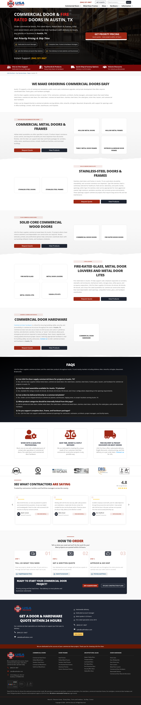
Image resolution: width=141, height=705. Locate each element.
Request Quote (27, 150)
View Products (54, 150)
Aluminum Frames (63, 667)
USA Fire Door (11, 73)
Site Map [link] (86, 699)
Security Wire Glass (89, 669)
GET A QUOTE (100, 2)
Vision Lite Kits (54, 294)
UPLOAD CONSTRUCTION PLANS (113, 586)
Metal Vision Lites (27, 295)
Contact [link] (91, 699)
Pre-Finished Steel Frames (66, 664)
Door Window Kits (115, 660)
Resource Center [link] (57, 699)
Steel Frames (62, 658)
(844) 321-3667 (86, 2)
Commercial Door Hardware (117, 669)
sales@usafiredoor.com (25, 637)
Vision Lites (113, 658)
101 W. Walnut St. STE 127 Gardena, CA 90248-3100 (17, 676)
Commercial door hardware (23, 325)
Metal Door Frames (90, 6)
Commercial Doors (72, 6)
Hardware (114, 6)
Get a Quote (78, 634)
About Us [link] (50, 699)
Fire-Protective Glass (89, 666)
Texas (28, 73)
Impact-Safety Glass (89, 657)
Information (126, 6)
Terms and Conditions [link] (77, 699)
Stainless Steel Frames (54, 189)
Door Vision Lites (114, 662)
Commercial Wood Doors (86, 237)
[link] (43, 339)
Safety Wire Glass (89, 671)
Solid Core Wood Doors (39, 667)
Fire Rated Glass (88, 664)
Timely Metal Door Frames (86, 148)
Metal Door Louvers (54, 276)
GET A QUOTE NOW (90, 586)
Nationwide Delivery (115, 671)
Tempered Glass (88, 659)
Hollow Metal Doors (86, 130)
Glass (104, 6)
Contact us (66, 693)
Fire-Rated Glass (27, 276)
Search (129, 2)
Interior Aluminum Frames (66, 669)
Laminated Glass (88, 662)
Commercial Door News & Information (120, 674)
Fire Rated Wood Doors (114, 237)
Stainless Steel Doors (26, 189)
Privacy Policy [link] (66, 699)
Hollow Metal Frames (114, 130)
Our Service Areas (21, 73)
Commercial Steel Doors (39, 658)
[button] (12, 505)
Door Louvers (113, 664)
